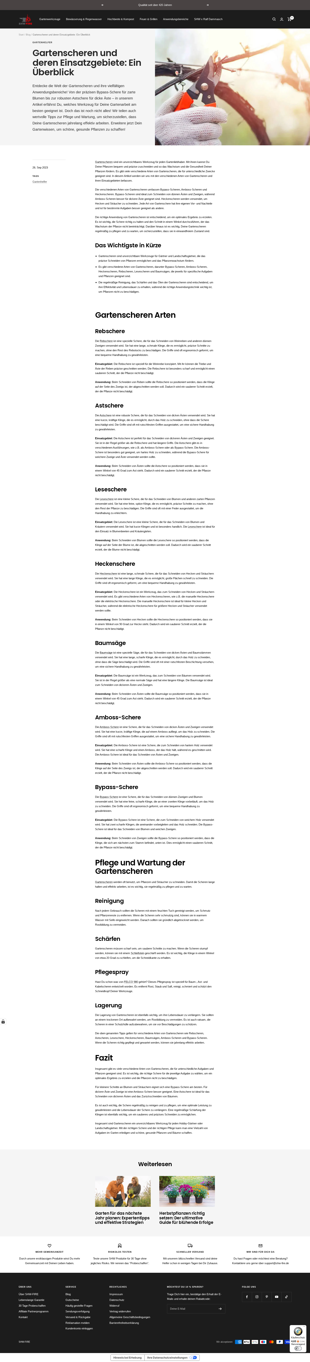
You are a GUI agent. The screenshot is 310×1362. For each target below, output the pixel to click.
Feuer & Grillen (148, 19)
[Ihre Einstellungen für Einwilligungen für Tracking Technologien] (3, 1021)
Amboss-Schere (109, 726)
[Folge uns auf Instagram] (257, 1297)
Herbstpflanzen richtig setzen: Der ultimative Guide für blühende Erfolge (186, 1218)
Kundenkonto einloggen (79, 1328)
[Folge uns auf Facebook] (247, 1297)
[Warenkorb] (289, 19)
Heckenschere (108, 573)
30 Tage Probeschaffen (32, 1305)
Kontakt (23, 1317)
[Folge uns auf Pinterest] (267, 1297)
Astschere (106, 415)
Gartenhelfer (42, 42)
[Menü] (304, 1327)
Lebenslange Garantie (31, 1299)
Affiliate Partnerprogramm (34, 1311)
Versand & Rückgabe (77, 1317)
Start (21, 34)
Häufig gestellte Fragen (78, 1305)
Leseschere (107, 499)
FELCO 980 (131, 981)
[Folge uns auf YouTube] (276, 1297)
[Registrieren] (220, 1309)
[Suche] (274, 19)
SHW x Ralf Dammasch (208, 19)
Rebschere (106, 340)
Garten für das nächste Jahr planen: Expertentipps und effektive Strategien (122, 1218)
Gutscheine (72, 1299)
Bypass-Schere (109, 796)
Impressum (116, 1294)
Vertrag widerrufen (120, 1311)
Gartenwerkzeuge (49, 19)
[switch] (298, 1348)
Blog (28, 34)
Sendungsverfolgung (77, 1311)
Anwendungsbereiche (175, 19)
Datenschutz (116, 1299)
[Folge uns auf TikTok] (286, 1297)
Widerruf (114, 1305)
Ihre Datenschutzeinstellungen (167, 1357)
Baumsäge (106, 652)
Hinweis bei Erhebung (127, 1357)
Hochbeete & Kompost (120, 19)
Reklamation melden (77, 1322)
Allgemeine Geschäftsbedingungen (129, 1317)
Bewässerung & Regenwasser (84, 19)
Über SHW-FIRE (28, 1294)
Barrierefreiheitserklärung (124, 1322)
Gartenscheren (104, 161)
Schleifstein (137, 953)
